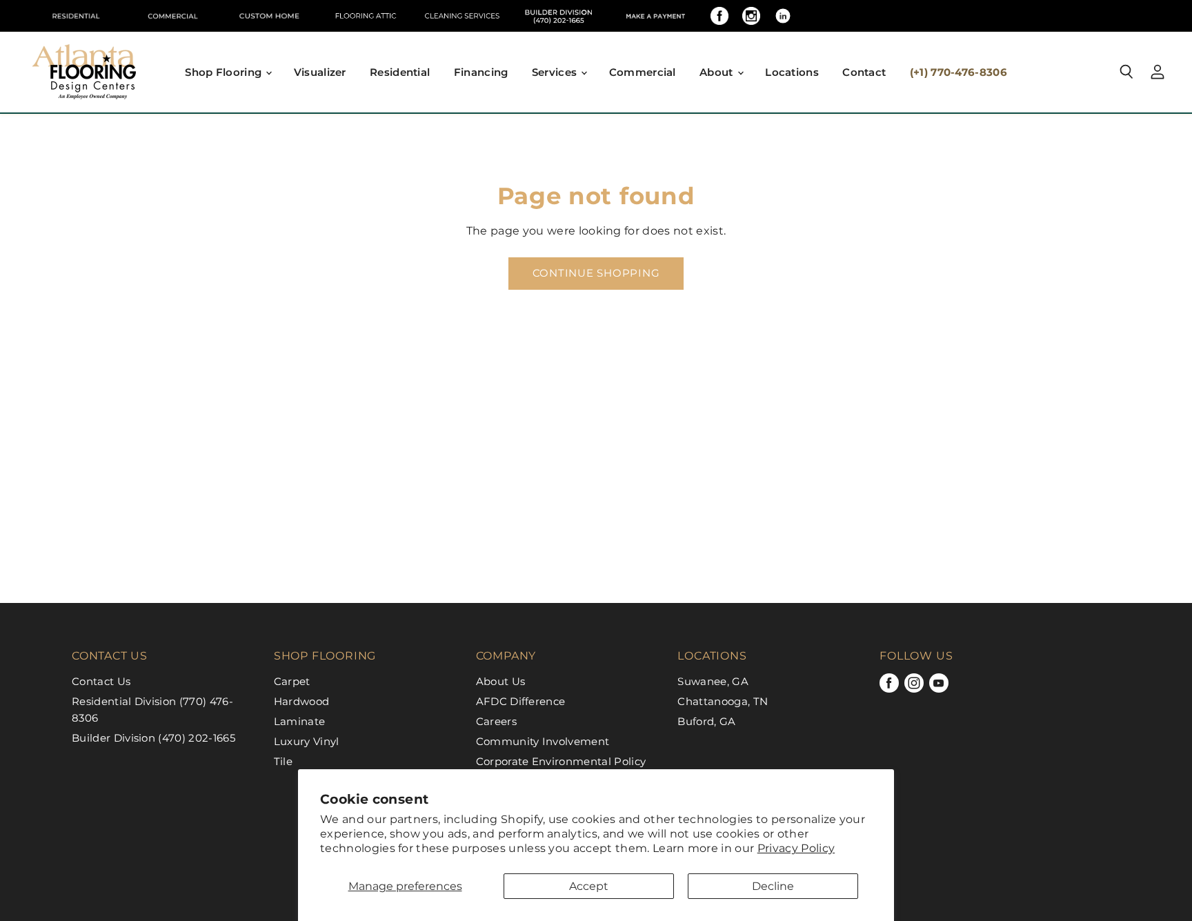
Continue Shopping (596, 273)
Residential (400, 72)
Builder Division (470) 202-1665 (153, 737)
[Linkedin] (783, 16)
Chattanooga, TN (722, 701)
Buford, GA (706, 721)
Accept (588, 886)
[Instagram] (751, 16)
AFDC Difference (521, 701)
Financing (481, 72)
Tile (283, 761)
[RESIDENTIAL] (76, 16)
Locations (792, 72)
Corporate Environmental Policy (561, 761)
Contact (864, 72)
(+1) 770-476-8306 (958, 72)
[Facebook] (719, 16)
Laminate (300, 721)
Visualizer (320, 72)
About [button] (717, 72)
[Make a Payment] (655, 16)
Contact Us (101, 681)
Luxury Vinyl (306, 741)
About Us (501, 681)
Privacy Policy (796, 848)
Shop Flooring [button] (224, 72)
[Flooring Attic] (365, 16)
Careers (496, 721)
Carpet (292, 681)
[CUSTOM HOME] (269, 16)
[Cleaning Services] (462, 16)
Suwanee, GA (712, 681)
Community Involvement (543, 741)
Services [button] (556, 72)
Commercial (642, 72)
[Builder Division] (558, 16)
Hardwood (302, 701)
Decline (773, 886)
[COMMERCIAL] (172, 16)
